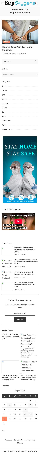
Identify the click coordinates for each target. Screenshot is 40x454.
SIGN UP (20, 319)
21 (25, 414)
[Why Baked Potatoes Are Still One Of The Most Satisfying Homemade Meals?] (7, 263)
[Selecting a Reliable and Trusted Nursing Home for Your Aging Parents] (10, 367)
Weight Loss (6, 129)
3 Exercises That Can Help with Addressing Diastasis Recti (10, 336)
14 (25, 410)
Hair (3, 112)
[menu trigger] (4, 3)
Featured (5, 103)
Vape (4, 125)
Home (14, 9)
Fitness (4, 108)
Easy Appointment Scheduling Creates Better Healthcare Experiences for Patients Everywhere (29, 353)
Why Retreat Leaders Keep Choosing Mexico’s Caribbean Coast (24, 285)
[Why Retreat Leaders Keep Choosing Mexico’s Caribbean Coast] (7, 286)
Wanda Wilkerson (10, 53)
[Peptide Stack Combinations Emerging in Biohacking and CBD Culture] (7, 251)
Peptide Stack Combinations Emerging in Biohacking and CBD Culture (25, 250)
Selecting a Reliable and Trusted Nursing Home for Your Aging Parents (10, 377)
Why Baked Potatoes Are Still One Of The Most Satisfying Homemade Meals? (26, 262)
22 (30, 414)
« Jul (3, 431)
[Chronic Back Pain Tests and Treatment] (20, 32)
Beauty (4, 86)
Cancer (4, 91)
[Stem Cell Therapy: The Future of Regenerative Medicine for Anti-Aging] (29, 367)
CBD (3, 95)
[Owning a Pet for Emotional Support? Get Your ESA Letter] (7, 275)
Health (6, 41)
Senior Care (6, 121)
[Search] (36, 3)
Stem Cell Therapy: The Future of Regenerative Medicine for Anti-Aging (28, 377)
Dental (4, 99)
